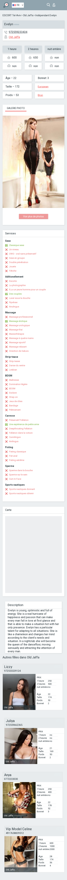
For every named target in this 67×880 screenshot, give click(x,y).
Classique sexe (16, 245)
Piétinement (15, 410)
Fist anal (13, 456)
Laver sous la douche (19, 298)
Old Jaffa (28, 15)
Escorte (13, 281)
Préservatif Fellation (19, 420)
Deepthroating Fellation (20, 428)
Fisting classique (17, 451)
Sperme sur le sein (18, 474)
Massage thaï (16, 329)
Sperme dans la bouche (21, 470)
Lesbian (13, 369)
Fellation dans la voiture (20, 433)
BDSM (12, 388)
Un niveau (14, 249)
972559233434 (18, 32)
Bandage (13, 405)
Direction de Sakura (19, 351)
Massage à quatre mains (21, 338)
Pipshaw (13, 302)
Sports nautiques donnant (22, 489)
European (43, 86)
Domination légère (18, 384)
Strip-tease (14, 361)
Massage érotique (18, 321)
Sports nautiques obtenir (21, 493)
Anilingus (13, 441)
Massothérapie (16, 334)
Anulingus (14, 306)
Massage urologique (19, 325)
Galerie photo (16, 108)
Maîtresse (14, 380)
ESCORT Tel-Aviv (12, 15)
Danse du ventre (17, 365)
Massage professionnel (21, 317)
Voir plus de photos (33, 216)
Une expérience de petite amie (24, 424)
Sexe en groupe (17, 258)
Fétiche (12, 271)
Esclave (13, 392)
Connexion (55, 4)
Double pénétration (18, 262)
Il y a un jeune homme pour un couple (27, 289)
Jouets (12, 266)
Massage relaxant (18, 346)
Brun (40, 95)
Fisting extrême (16, 460)
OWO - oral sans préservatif (22, 253)
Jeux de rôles (15, 401)
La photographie (17, 285)
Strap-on (13, 397)
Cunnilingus (15, 437)
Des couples (15, 294)
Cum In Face (15, 479)
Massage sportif (17, 342)
